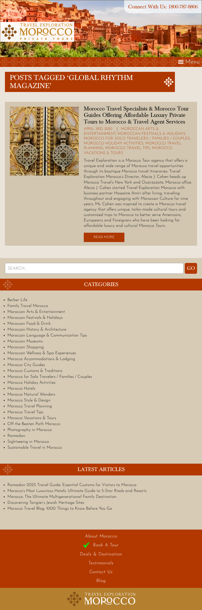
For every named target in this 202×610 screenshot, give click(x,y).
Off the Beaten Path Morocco (33, 424)
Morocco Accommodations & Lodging (41, 359)
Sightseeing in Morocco (28, 442)
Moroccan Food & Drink (29, 323)
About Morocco (101, 536)
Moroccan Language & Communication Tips (47, 335)
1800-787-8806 (183, 7)
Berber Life (17, 300)
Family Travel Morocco (27, 306)
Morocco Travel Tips (127, 148)
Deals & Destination (101, 554)
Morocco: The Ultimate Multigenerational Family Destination (62, 497)
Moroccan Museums (25, 341)
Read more (104, 237)
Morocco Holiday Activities (113, 143)
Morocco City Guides (26, 365)
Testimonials (101, 563)
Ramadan (16, 436)
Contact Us (101, 572)
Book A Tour (106, 545)
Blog (101, 581)
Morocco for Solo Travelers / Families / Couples (137, 138)
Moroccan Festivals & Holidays (151, 134)
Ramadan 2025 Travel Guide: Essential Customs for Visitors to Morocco (71, 485)
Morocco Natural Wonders (31, 394)
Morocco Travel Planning (29, 406)
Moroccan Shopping (25, 347)
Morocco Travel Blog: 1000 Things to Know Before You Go (59, 508)
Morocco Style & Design (28, 400)
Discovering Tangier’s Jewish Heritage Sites (45, 503)
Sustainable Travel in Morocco (34, 447)
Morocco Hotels (21, 388)
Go (191, 268)
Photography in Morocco (29, 430)
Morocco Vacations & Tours (31, 418)
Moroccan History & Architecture (36, 329)
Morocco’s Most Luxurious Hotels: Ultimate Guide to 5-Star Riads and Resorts (77, 491)
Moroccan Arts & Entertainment (36, 312)
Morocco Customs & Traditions (34, 371)
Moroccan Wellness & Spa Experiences (41, 353)
